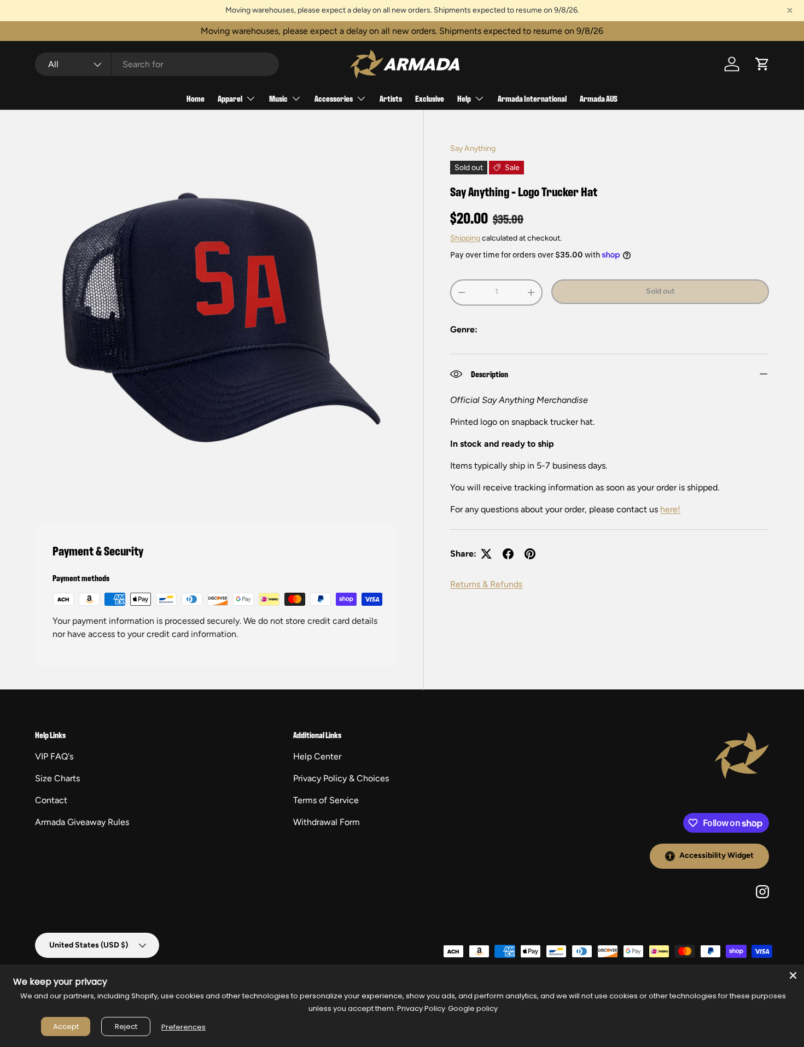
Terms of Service (326, 800)
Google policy (473, 1008)
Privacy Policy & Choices (341, 778)
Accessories (333, 98)
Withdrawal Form (326, 822)
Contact (51, 800)
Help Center (317, 756)
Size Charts (57, 778)
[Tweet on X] (486, 554)
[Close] (793, 975)
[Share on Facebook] (508, 554)
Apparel (230, 98)
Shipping (465, 238)
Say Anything (473, 148)
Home (196, 98)
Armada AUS (598, 98)
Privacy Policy (421, 1008)
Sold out (660, 291)
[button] (762, 64)
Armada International (532, 98)
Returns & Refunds (486, 584)
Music (278, 98)
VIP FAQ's (54, 756)
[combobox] (157, 64)
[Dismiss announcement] (789, 10)
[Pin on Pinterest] (530, 554)
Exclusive (429, 98)
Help (464, 98)
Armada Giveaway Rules (82, 822)
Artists (391, 98)
